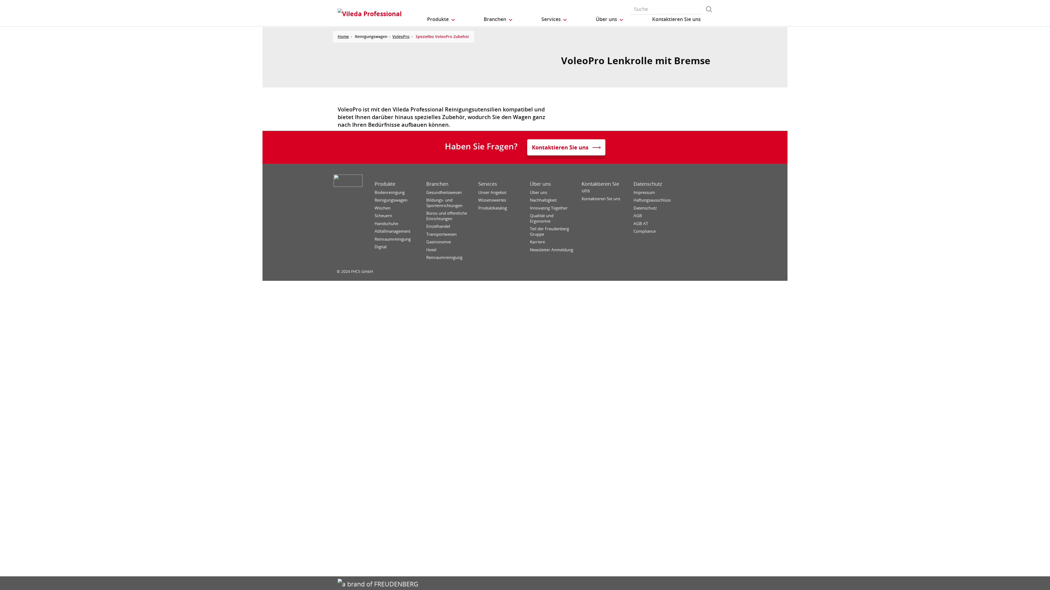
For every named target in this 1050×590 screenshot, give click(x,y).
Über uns (540, 184)
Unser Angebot (492, 192)
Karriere (537, 241)
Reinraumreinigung (393, 239)
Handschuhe (386, 223)
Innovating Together (549, 208)
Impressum (644, 192)
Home (343, 36)
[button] (441, 19)
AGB (638, 215)
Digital (381, 246)
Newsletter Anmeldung (551, 249)
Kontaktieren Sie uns (600, 187)
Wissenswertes (492, 200)
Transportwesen (441, 234)
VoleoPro (401, 36)
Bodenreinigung (390, 192)
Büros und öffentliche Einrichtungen (446, 216)
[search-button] (709, 9)
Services (487, 184)
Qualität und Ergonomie (541, 218)
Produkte (385, 184)
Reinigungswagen (391, 200)
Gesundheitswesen (444, 192)
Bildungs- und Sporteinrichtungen (444, 202)
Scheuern (383, 215)
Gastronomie (438, 241)
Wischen (382, 208)
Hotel (431, 249)
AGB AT (641, 223)
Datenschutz (648, 184)
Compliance (645, 231)
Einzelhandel (438, 226)
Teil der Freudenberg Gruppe (549, 231)
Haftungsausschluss (652, 200)
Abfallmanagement (392, 231)
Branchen (437, 184)
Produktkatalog (492, 208)
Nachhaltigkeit (543, 200)
